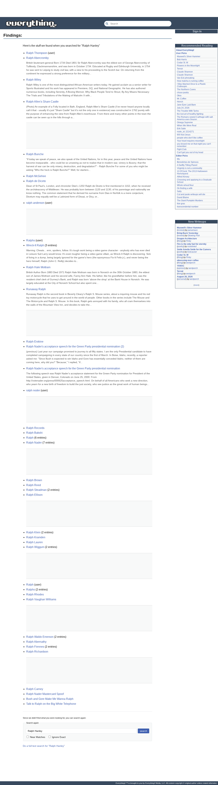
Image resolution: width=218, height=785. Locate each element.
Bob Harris (182, 59)
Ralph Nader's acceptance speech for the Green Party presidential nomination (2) (75, 346)
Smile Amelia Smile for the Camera (194, 249)
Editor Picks (182, 156)
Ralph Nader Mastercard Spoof (45, 693)
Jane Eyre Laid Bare (186, 105)
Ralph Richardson (37, 651)
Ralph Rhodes (35, 594)
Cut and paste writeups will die (191, 194)
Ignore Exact (59, 737)
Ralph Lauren (34, 542)
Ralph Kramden (35, 537)
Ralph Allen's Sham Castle (42, 101)
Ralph (30, 437)
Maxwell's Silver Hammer (188, 56)
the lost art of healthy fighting (190, 114)
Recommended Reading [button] (197, 45)
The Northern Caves (186, 89)
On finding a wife (184, 188)
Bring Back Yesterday (187, 233)
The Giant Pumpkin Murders (190, 200)
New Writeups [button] (197, 221)
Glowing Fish (194, 235)
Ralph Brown (34, 480)
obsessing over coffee (188, 260)
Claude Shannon (185, 72)
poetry (180, 246)
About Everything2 (185, 50)
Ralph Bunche (35, 154)
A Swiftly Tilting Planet (187, 165)
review (181, 230)
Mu (178, 159)
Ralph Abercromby (37, 57)
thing (180, 241)
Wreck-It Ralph (35, 245)
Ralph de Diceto (36, 181)
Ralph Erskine (34, 341)
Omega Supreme (185, 122)
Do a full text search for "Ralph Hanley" (44, 746)
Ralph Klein (33, 532)
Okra (179, 95)
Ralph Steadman (36, 489)
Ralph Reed (33, 485)
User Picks (181, 53)
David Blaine (183, 197)
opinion (181, 268)
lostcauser (192, 252)
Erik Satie (181, 128)
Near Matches (37, 737)
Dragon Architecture (187, 238)
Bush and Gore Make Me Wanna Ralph (49, 698)
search (143, 731)
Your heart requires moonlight (190, 141)
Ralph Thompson (36, 53)
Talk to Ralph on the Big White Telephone (51, 703)
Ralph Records (35, 428)
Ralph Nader (34, 442)
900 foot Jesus (183, 134)
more (196, 285)
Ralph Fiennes (35, 646)
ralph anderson (35, 202)
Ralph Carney (34, 689)
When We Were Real (186, 125)
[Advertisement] (109, 8)
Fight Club (181, 149)
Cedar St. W (182, 62)
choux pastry (183, 92)
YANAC (180, 266)
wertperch (190, 263)
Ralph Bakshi (34, 432)
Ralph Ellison (34, 494)
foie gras (181, 203)
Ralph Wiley (33, 79)
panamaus (193, 230)
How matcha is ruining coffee (190, 81)
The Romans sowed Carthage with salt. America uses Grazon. (195, 118)
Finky (188, 241)
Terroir (180, 69)
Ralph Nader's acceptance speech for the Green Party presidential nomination (73, 368)
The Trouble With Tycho (188, 111)
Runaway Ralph (36, 289)
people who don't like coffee (190, 138)
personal (182, 279)
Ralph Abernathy (36, 641)
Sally (179, 191)
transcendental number (187, 206)
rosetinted (192, 246)
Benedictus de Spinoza (187, 162)
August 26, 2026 (185, 276)
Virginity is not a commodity (189, 168)
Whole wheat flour (185, 185)
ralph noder (33, 390)
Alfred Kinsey (183, 177)
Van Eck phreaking (185, 78)
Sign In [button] (197, 31)
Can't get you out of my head (190, 152)
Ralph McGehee (36, 176)
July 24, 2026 (183, 108)
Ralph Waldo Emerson (39, 636)
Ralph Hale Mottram (38, 267)
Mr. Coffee (181, 98)
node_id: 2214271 (185, 131)
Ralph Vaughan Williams (41, 599)
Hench (180, 102)
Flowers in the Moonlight (188, 65)
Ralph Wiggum (35, 547)
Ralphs (30, 240)
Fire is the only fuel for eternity (191, 244)
